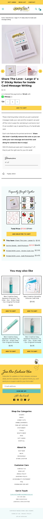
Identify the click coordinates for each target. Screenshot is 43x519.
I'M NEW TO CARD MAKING (32, 262)
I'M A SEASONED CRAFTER (32, 265)
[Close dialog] (41, 246)
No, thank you (31, 272)
